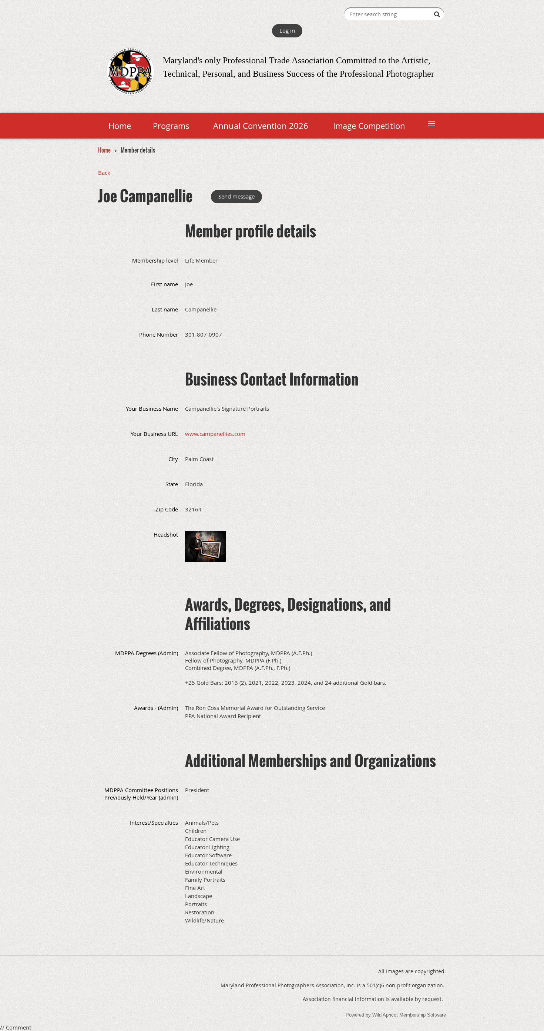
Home (104, 150)
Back (104, 172)
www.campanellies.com (215, 433)
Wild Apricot (385, 1015)
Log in (287, 30)
